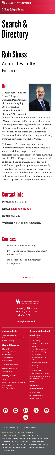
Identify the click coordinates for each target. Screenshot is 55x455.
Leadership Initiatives (9, 352)
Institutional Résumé (36, 441)
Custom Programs (35, 398)
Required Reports (8, 444)
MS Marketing (33, 365)
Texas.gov (29, 432)
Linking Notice (31, 438)
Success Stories (7, 360)
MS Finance (33, 346)
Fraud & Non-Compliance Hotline (13, 438)
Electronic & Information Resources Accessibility (32, 444)
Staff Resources (7, 385)
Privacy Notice (43, 438)
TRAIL (23, 435)
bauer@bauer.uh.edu (26, 321)
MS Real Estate (34, 368)
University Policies (8, 450)
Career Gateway (7, 371)
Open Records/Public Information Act (15, 441)
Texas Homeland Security (10, 435)
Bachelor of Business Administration (13, 338)
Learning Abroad (7, 357)
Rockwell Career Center (9, 368)
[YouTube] (46, 410)
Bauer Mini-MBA (34, 393)
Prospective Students (9, 335)
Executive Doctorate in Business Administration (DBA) (39, 377)
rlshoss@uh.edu (21, 208)
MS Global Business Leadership (39, 349)
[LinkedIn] (15, 410)
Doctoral (32, 381)
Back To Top (27, 277)
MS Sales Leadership (35, 371)
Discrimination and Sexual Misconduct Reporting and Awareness (24, 447)
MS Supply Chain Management (39, 373)
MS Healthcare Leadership (37, 352)
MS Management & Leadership (39, 362)
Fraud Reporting (32, 435)
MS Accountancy (34, 341)
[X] (36, 410)
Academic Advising (8, 341)
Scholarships (6, 349)
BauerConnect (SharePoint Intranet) (13, 382)
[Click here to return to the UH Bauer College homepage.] (27, 301)
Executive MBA (34, 338)
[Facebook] (5, 410)
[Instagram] (25, 410)
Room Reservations (8, 388)
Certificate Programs (36, 395)
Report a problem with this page (13, 432)
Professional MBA (35, 335)
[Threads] (25, 417)
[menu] (51, 9)
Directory (5, 380)
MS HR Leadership (35, 355)
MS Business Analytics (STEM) (38, 343)
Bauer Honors (6, 355)
